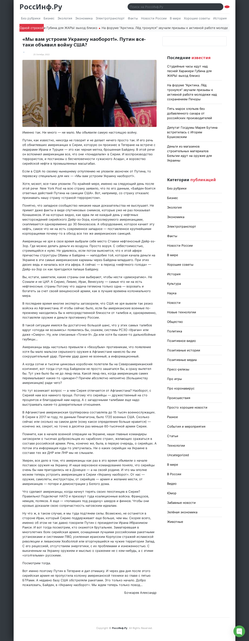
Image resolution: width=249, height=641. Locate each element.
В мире (175, 18)
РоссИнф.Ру (40, 6)
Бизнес (49, 18)
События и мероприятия (186, 426)
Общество (175, 322)
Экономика (84, 18)
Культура (174, 284)
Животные (175, 522)
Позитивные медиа (182, 360)
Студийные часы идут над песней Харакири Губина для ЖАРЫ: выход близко (189, 71)
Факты (133, 18)
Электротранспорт (110, 18)
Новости (174, 303)
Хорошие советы (197, 18)
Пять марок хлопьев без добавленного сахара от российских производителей (189, 113)
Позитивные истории (183, 350)
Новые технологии (181, 312)
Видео (172, 484)
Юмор (171, 493)
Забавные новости (181, 503)
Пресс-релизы (178, 369)
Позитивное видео (181, 341)
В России (174, 474)
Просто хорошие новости (187, 407)
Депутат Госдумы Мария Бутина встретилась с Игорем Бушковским (192, 132)
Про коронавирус (181, 388)
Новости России (154, 18)
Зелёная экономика (182, 512)
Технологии (176, 445)
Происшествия (178, 398)
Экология (65, 18)
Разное (172, 417)
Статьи (172, 436)
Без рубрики (30, 18)
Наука (171, 293)
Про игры (174, 379)
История (220, 18)
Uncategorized (178, 455)
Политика (174, 331)
